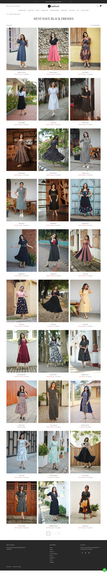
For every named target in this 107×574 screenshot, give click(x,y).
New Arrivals (31, 10)
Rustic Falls (85, 274)
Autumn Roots (21, 173)
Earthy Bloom (85, 72)
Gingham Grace (85, 173)
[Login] (97, 6)
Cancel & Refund (53, 553)
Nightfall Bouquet (53, 526)
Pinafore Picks (64, 10)
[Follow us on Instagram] (89, 553)
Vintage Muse (53, 274)
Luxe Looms (72, 10)
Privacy (51, 555)
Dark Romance (85, 223)
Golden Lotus (85, 526)
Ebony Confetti (21, 526)
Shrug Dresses (44, 10)
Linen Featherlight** (53, 475)
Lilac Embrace (85, 475)
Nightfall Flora (21, 274)
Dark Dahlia (53, 324)
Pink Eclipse (21, 324)
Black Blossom (53, 173)
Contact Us (52, 558)
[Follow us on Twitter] (85, 553)
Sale (78, 10)
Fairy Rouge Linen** (21, 374)
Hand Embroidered (54, 10)
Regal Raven (53, 223)
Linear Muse (53, 122)
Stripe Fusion (22, 223)
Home (7, 14)
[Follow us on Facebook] (82, 553)
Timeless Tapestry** (85, 425)
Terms (51, 560)
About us (52, 551)
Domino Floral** (53, 374)
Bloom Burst (22, 425)
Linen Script (21, 475)
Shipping (52, 562)
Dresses (37, 10)
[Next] (58, 533)
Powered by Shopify (17, 566)
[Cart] (100, 6)
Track (51, 547)
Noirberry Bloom (53, 72)
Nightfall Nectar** (85, 374)
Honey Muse (85, 324)
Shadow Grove (85, 122)
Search (51, 549)
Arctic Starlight (21, 122)
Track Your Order (85, 10)
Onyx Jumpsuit (53, 425)
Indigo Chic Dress (22, 72)
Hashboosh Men (22, 10)
